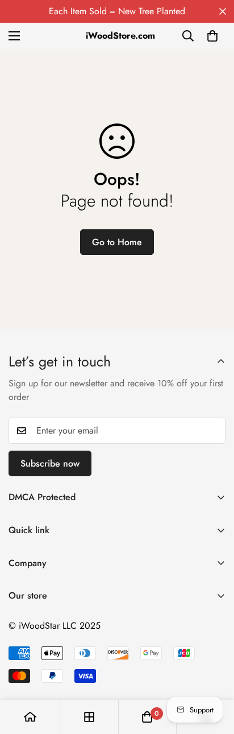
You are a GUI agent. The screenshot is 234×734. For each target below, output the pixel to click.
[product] (30, 717)
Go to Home (117, 242)
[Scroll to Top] (213, 673)
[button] (212, 36)
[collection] (89, 717)
